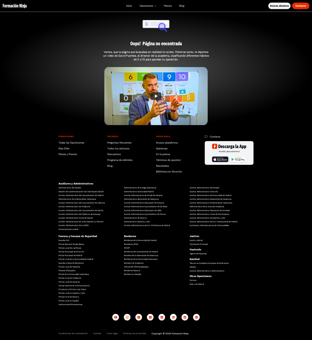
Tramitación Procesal (199, 244)
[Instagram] (127, 317)
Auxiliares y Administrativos (75, 183)
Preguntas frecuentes (119, 142)
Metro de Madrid (197, 284)
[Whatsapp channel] (196, 317)
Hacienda (195, 249)
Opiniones (162, 148)
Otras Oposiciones (201, 276)
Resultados (162, 166)
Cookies (97, 333)
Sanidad (195, 259)
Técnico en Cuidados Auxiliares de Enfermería (209, 263)
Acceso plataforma (167, 142)
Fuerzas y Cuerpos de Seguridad (77, 236)
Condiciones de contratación (73, 333)
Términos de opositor (168, 160)
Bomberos (130, 236)
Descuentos (114, 154)
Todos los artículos (118, 148)
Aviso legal (112, 333)
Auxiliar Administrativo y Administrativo (207, 271)
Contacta (215, 136)
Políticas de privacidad (134, 333)
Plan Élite (63, 148)
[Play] (156, 96)
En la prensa (163, 154)
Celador (193, 267)
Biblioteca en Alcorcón (169, 171)
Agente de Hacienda (198, 253)
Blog (109, 166)
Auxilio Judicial (196, 240)
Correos (193, 280)
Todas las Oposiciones (71, 142)
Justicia (194, 236)
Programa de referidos (120, 160)
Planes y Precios (67, 154)
